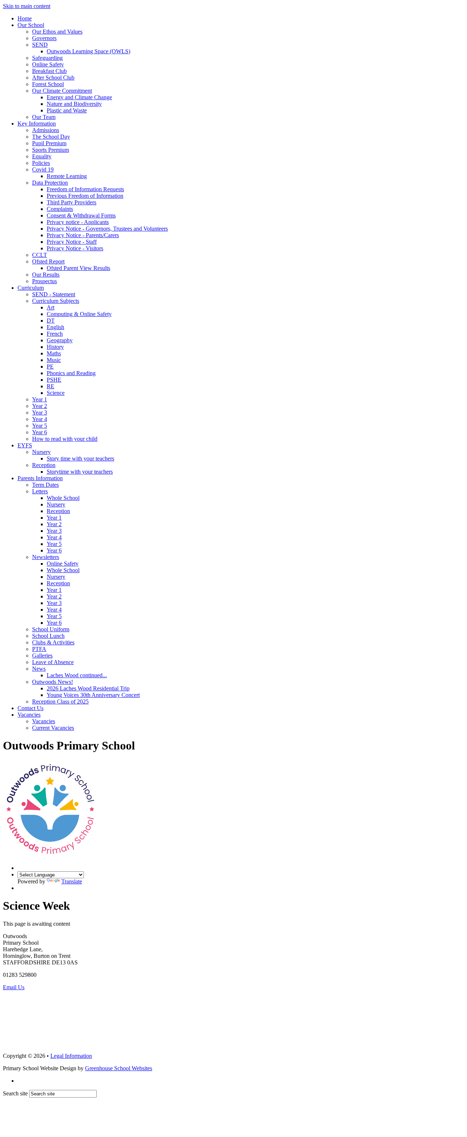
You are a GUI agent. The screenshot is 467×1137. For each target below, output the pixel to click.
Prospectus (44, 281)
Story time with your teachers (80, 458)
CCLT (39, 255)
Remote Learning (67, 176)
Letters (40, 491)
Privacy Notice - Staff (72, 242)
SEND (40, 45)
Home (25, 18)
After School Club (53, 77)
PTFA (39, 649)
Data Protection (50, 183)
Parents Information (40, 478)
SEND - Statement (53, 294)
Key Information (37, 123)
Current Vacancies (53, 728)
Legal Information (71, 1056)
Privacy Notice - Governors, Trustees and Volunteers (107, 229)
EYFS (25, 445)
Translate (71, 881)
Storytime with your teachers (80, 472)
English (55, 327)
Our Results (45, 274)
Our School (31, 25)
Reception (43, 465)
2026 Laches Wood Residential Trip (88, 688)
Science (56, 393)
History (55, 347)
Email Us (13, 987)
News (39, 669)
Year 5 (39, 426)
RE (50, 386)
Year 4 (39, 419)
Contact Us (30, 708)
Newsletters (45, 557)
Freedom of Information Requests (85, 189)
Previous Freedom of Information (85, 196)
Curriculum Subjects (55, 301)
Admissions (45, 130)
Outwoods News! (52, 682)
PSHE (54, 380)
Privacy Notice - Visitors (75, 248)
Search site (15, 1093)
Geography (60, 340)
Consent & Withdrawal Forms (81, 215)
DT (51, 320)
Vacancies (29, 715)
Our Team (43, 117)
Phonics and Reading (71, 373)
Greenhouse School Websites (118, 1068)
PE (50, 366)
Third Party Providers (71, 202)
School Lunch (48, 636)
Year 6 (39, 432)
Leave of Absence (53, 662)
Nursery (41, 452)
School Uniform (50, 629)
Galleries (42, 655)
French (55, 334)
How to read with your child (64, 439)
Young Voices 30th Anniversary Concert (93, 695)
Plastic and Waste (67, 110)
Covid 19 (43, 169)
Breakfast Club (49, 71)
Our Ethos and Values (57, 31)
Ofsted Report (48, 261)
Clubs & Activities (53, 642)
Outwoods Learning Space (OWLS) (88, 51)
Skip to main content (26, 6)
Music (54, 360)
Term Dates (45, 485)
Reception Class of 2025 (60, 701)
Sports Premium (50, 150)
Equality (41, 156)
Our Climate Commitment (62, 91)
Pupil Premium (49, 143)
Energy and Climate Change (79, 97)
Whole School (63, 498)
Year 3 (39, 412)
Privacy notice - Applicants (78, 222)
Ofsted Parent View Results (78, 268)
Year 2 (39, 406)
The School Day (51, 137)
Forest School (48, 84)
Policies (41, 163)
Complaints (60, 209)
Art (50, 307)
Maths (54, 353)
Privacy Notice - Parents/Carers (83, 235)
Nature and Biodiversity (74, 104)
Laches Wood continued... (77, 675)
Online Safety (48, 64)
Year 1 (39, 399)
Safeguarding (47, 58)
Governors (44, 38)
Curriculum (31, 288)
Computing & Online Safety (79, 314)
